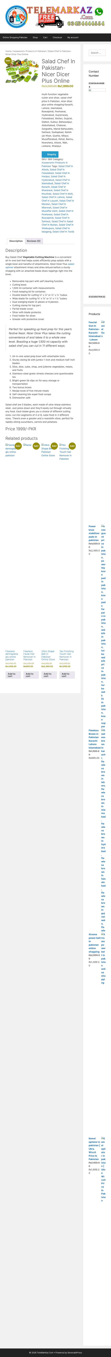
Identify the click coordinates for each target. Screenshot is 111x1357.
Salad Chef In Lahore (53, 197)
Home (8, 51)
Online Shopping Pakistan (15, 37)
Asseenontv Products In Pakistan (29, 51)
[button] (34, 62)
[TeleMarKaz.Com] (55, 16)
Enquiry (51, 154)
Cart (45, 37)
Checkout (57, 37)
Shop (35, 37)
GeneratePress (75, 1352)
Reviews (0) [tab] (33, 241)
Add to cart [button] (11, 674)
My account (72, 37)
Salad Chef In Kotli (63, 193)
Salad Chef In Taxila (63, 231)
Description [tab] (16, 241)
